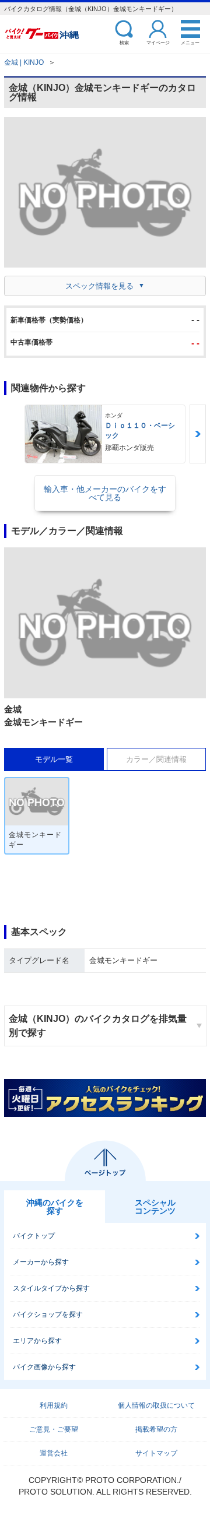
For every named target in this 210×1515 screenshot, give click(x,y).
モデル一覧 (54, 759)
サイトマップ (156, 1453)
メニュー (190, 42)
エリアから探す (37, 1341)
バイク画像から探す (44, 1367)
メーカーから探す (41, 1262)
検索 (124, 42)
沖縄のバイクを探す (54, 1206)
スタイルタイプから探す (51, 1288)
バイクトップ (34, 1236)
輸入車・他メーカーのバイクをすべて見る (105, 493)
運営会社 (54, 1453)
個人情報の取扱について (156, 1405)
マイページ (158, 42)
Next (198, 434)
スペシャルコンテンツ (155, 1206)
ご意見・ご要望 (53, 1429)
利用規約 (54, 1405)
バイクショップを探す (48, 1314)
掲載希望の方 (156, 1429)
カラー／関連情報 (156, 759)
